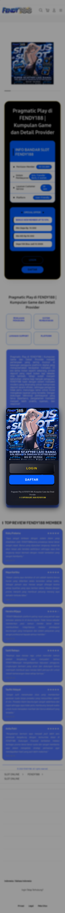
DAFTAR (31, 479)
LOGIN (31, 468)
